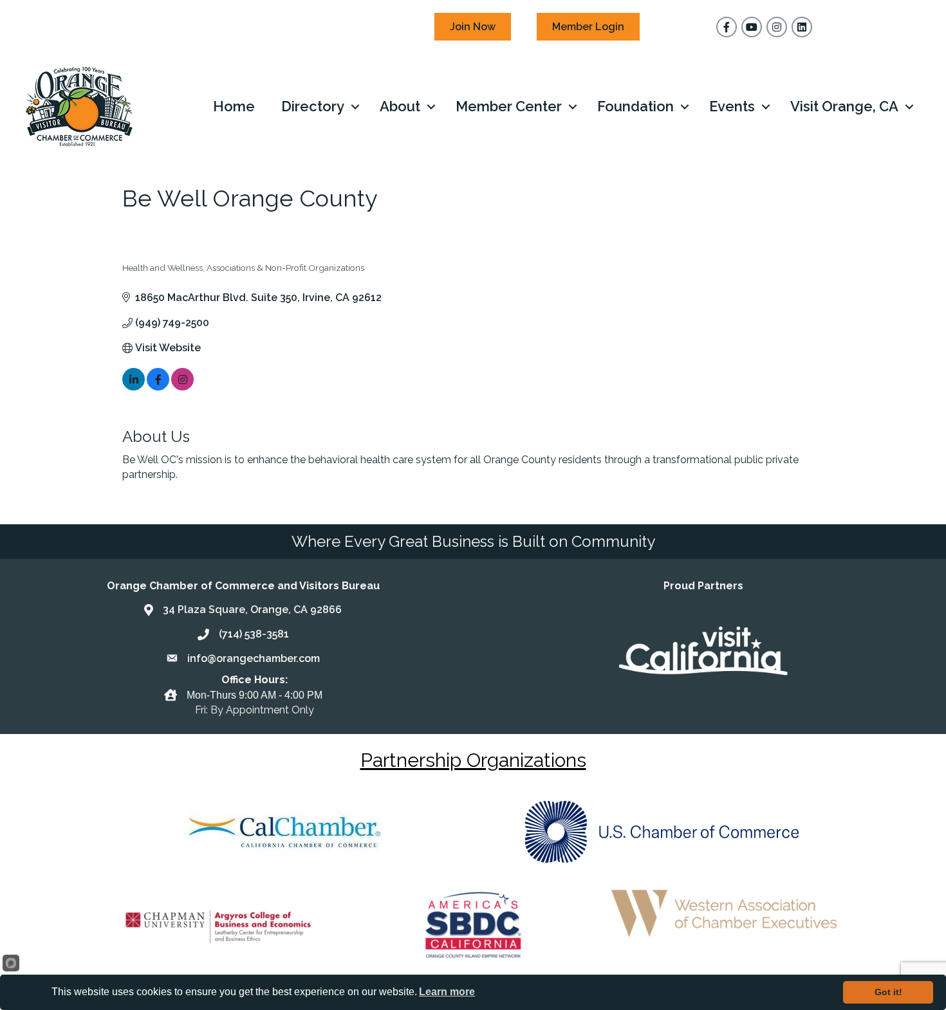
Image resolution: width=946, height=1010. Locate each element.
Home (234, 106)
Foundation (635, 106)
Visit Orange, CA (844, 106)
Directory (312, 106)
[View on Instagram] (182, 387)
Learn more (447, 991)
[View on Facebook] (158, 387)
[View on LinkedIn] (133, 387)
